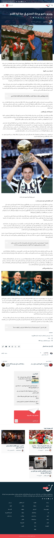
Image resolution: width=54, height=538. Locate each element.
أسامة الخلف (18, 450)
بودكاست (22, 516)
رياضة (49, 338)
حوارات (22, 512)
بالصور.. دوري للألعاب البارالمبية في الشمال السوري (15, 447)
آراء (48, 512)
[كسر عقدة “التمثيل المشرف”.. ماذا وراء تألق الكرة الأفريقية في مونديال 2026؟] (41, 437)
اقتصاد (35, 502)
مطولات (22, 509)
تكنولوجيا (47, 526)
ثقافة (35, 529)
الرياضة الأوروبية (35, 335)
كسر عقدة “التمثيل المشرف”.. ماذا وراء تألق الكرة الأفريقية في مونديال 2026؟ (41, 447)
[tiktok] (42, 499)
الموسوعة (22, 522)
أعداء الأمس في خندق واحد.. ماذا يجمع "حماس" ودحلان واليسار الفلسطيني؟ (24, 378)
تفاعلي (23, 519)
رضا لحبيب (45, 21)
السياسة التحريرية (8, 512)
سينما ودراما (34, 519)
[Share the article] (46, 17)
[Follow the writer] (40, 353)
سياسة (47, 502)
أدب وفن (34, 509)
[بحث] (12, 5)
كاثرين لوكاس (46, 475)
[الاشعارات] (10, 5)
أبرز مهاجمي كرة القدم (46, 335)
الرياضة (40, 335)
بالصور (23, 526)
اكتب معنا (10, 509)
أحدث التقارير (21, 502)
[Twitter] (23, 1)
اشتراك (16, 421)
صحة (35, 526)
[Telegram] (18, 1)
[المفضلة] (7, 5)
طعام (35, 522)
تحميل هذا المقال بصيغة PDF (44, 340)
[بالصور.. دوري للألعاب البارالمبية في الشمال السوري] (13, 437)
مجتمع (47, 506)
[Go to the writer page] (51, 353)
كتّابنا (11, 506)
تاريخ (48, 516)
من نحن (10, 502)
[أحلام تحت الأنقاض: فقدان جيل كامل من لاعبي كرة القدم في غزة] (41, 462)
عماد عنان (47, 450)
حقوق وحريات (46, 509)
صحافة (34, 506)
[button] (51, 5)
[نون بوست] (48, 5)
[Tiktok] (16, 1)
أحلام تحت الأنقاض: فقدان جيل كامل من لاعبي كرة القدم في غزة (41, 472)
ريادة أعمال (34, 512)
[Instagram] (20, 1)
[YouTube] (22, 1)
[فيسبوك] (3, 353)
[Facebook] (25, 1)
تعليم (48, 522)
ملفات (23, 506)
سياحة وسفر (34, 516)
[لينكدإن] (2, 353)
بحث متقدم (9, 516)
